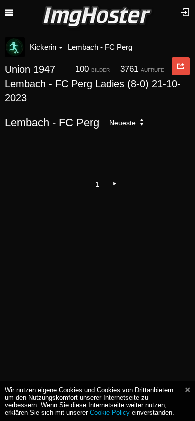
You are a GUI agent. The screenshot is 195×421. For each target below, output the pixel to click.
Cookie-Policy (110, 412)
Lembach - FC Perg (100, 47)
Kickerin (43, 47)
